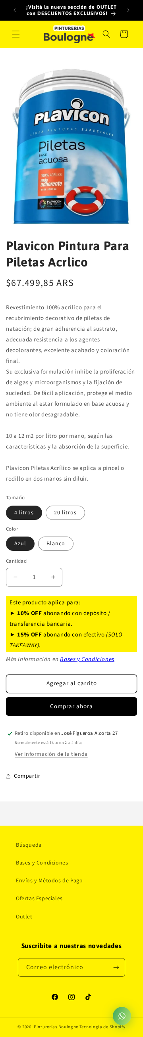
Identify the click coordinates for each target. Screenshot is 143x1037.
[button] (16, 34)
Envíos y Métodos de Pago (49, 881)
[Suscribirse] (116, 967)
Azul (20, 544)
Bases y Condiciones (87, 659)
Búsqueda (29, 845)
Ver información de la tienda (51, 754)
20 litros (65, 513)
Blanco (55, 544)
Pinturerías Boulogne (56, 1027)
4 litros (24, 513)
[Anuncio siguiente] (128, 10)
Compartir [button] (27, 776)
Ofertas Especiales (39, 899)
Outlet (24, 917)
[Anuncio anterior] (14, 10)
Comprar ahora (71, 706)
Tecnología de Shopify (102, 1027)
